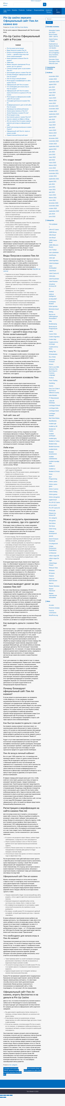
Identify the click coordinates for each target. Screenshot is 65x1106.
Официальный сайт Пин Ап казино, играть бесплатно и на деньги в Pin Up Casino (19, 93)
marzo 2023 (52, 130)
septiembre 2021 (54, 178)
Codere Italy (52, 339)
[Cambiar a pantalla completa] (7, 1095)
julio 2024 (52, 87)
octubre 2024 (53, 79)
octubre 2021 (53, 176)
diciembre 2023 (53, 106)
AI (49, 289)
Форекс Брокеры (54, 586)
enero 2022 (52, 168)
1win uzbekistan (54, 252)
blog (50, 321)
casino (51, 331)
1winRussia (52, 255)
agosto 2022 (52, 149)
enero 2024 (52, 103)
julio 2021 (52, 184)
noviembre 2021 (54, 173)
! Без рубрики (53, 224)
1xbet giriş (52, 276)
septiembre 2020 (54, 211)
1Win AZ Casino (54, 229)
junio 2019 (52, 216)
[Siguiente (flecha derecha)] (4, 1097)
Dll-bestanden (53, 354)
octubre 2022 (53, 143)
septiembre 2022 (54, 146)
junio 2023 (52, 122)
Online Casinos (53, 489)
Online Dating (53, 491)
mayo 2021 (52, 189)
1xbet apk (52, 258)
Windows (52, 570)
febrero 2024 (53, 100)
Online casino (53, 481)
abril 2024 (52, 95)
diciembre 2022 (53, 138)
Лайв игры (10, 62)
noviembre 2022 (54, 141)
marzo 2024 (52, 98)
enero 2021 (52, 200)
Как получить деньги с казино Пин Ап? (19, 117)
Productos (22, 10)
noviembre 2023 (54, 108)
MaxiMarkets (53, 421)
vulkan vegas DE (54, 555)
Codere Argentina (54, 336)
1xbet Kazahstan (54, 278)
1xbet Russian (53, 281)
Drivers (51, 364)
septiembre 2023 (54, 114)
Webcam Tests (53, 568)
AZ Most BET (53, 299)
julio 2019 (52, 214)
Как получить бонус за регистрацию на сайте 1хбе (32, 1069)
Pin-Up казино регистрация (15, 48)
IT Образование (54, 398)
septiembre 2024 (54, 81)
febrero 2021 (53, 197)
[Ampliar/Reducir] (11, 1095)
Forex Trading (53, 380)
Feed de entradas (54, 608)
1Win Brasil (52, 235)
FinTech (51, 378)
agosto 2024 (52, 84)
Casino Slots (53, 334)
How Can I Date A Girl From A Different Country (54, 390)
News (50, 474)
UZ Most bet (52, 553)
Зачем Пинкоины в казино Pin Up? (18, 113)
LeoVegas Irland (54, 411)
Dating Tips (52, 351)
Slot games (52, 520)
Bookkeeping (53, 324)
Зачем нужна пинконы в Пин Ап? (17, 111)
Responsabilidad (39, 10)
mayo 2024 (52, 92)
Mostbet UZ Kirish (54, 471)
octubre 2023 (53, 111)
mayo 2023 (52, 125)
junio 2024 (52, 90)
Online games (53, 494)
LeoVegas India (53, 408)
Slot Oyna (52, 526)
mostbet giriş (53, 438)
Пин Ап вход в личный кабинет (16, 78)
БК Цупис (52, 573)
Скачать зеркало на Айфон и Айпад (18, 119)
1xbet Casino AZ (54, 273)
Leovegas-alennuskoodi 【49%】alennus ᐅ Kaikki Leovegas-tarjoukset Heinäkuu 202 (12, 1071)
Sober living (52, 528)
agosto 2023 (52, 116)
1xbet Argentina (53, 260)
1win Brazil (52, 237)
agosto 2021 (52, 181)
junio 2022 (52, 154)
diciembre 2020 (53, 203)
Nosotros (14, 10)
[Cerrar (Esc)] (1, 1095)
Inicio (8, 10)
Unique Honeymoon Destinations (52, 548)
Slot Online (52, 523)
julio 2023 (52, 119)
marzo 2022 (52, 162)
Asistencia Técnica (49, 11)
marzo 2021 (52, 195)
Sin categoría (13, 1065)
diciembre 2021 (53, 170)
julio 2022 (52, 152)
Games (51, 386)
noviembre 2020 (54, 205)
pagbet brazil (53, 499)
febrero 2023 (53, 133)
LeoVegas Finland (54, 405)
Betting (51, 311)
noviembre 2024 (54, 76)
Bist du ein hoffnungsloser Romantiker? (53, 316)
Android (51, 291)
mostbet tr (52, 466)
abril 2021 (52, 192)
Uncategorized (53, 543)
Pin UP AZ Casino (54, 502)
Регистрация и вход (13, 115)
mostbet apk (52, 423)
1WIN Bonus (53, 232)
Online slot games (54, 497)
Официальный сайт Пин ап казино (17, 84)
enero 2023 (52, 135)
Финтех (51, 583)
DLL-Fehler (52, 357)
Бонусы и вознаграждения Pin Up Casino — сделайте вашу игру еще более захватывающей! (18, 54)
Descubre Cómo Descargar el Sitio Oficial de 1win (54, 61)
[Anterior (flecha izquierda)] (1, 1097)
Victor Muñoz (24, 27)
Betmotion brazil (54, 309)
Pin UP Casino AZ (54, 508)
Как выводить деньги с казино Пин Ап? (19, 72)
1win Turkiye (53, 249)
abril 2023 (52, 127)
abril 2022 (52, 160)
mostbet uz (52, 468)
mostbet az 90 (53, 426)
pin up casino (53, 505)
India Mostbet (53, 395)
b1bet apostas (53, 306)
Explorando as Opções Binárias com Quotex (54, 46)
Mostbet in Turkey (54, 441)
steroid (51, 536)
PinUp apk (52, 510)
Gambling (52, 383)
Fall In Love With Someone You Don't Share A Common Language (54, 371)
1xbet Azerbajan (54, 263)
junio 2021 (52, 187)
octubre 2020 (53, 208)
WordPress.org (53, 615)
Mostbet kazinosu (54, 446)
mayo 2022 (52, 157)
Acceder (51, 605)
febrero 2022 (53, 165)
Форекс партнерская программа (53, 595)
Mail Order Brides (54, 418)
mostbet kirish (53, 449)
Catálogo (29, 10)
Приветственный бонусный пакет (17, 135)
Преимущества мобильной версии (18, 109)
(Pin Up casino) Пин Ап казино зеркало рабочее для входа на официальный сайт (19, 123)
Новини (51, 576)
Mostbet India (53, 444)
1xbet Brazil (52, 270)
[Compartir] (4, 1095)
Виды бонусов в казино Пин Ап (16, 50)
